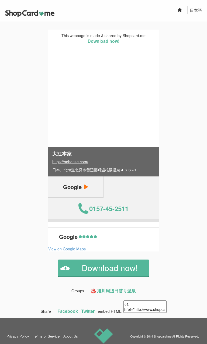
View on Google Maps (67, 248)
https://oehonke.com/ (70, 161)
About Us (70, 336)
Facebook (67, 311)
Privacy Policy (17, 336)
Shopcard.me (162, 336)
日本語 (196, 10)
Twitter (88, 311)
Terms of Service (46, 336)
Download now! (103, 41)
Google (73, 187)
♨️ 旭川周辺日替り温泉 (113, 291)
